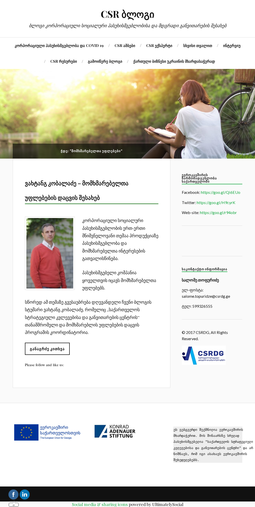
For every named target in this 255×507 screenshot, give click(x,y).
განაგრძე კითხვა (47, 348)
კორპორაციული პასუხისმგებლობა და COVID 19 (59, 45)
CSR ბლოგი (127, 13)
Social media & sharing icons (100, 504)
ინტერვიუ (232, 45)
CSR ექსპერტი (159, 45)
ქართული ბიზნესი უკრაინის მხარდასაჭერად (174, 61)
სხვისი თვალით (197, 45)
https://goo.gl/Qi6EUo (220, 192)
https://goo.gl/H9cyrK (216, 202)
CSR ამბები (125, 45)
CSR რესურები (63, 61)
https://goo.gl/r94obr (218, 212)
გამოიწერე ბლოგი (105, 61)
